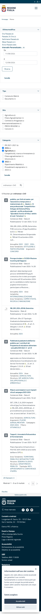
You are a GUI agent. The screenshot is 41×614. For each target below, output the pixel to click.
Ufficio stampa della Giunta (12, 534)
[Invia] (21, 185)
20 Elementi (9, 478)
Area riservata (9, 510)
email (10, 560)
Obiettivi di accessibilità (11, 550)
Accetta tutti (20, 601)
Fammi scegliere (11, 595)
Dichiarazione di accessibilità (13, 547)
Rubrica (15, 526)
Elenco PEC (6, 526)
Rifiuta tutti (20, 607)
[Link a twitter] (27, 510)
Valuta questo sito (21, 495)
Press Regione (7, 537)
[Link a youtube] (31, 510)
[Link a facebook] (23, 510)
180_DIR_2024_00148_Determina (21, 308)
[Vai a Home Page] (9, 8)
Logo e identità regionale (11, 539)
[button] (20, 29)
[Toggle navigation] (36, 8)
